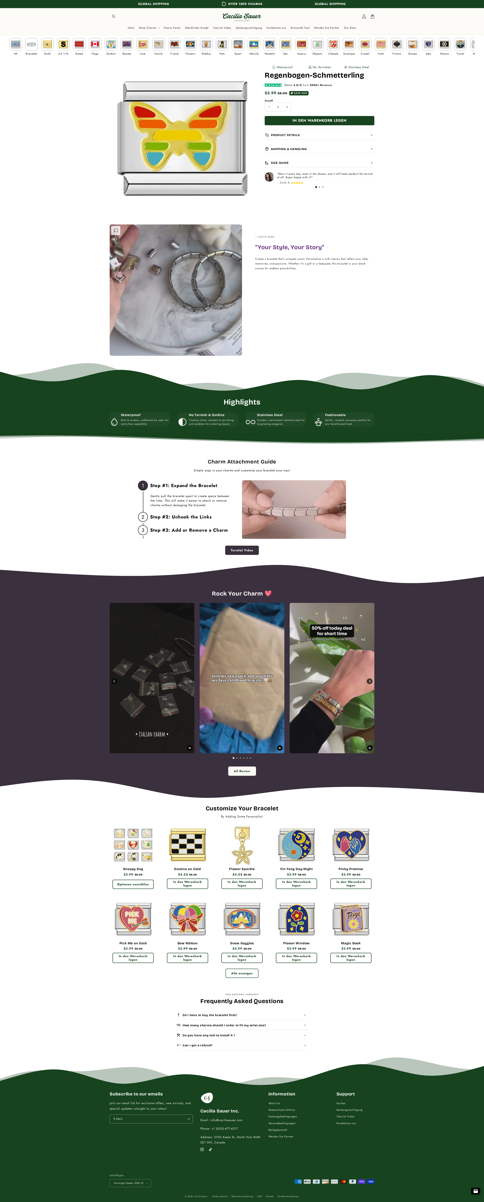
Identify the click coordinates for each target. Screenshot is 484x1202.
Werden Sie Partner (281, 1136)
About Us (274, 1103)
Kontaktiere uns (346, 1123)
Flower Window (296, 943)
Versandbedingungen (282, 1123)
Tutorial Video (346, 1116)
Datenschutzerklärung (242, 1196)
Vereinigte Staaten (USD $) (128, 1183)
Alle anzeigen (242, 973)
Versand (270, 1196)
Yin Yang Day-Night (296, 869)
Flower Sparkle (242, 869)
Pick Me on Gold (133, 943)
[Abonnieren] (188, 1119)
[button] (114, 16)
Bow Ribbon (188, 943)
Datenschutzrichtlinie (281, 1110)
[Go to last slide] (114, 681)
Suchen (341, 1103)
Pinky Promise (351, 869)
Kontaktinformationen (288, 1196)
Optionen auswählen (133, 884)
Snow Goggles (242, 943)
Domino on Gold (187, 869)
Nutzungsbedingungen (282, 1116)
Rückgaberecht (277, 1130)
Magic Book (351, 943)
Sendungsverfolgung (350, 1110)
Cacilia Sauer (201, 1196)
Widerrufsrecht (220, 1196)
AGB (259, 1196)
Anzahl (269, 100)
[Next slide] (369, 681)
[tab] (316, 187)
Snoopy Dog (133, 869)
